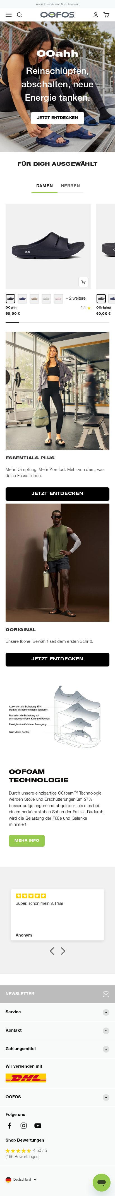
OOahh (11, 307)
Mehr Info (27, 841)
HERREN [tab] (70, 186)
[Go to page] (57, 391)
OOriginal (104, 307)
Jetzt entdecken (57, 118)
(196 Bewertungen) (23, 1157)
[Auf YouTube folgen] (38, 1125)
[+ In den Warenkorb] (83, 282)
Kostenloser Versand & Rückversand (57, 4)
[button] (53, 951)
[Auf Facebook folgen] (9, 1125)
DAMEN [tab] (44, 186)
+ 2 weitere (76, 299)
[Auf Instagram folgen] (23, 1125)
